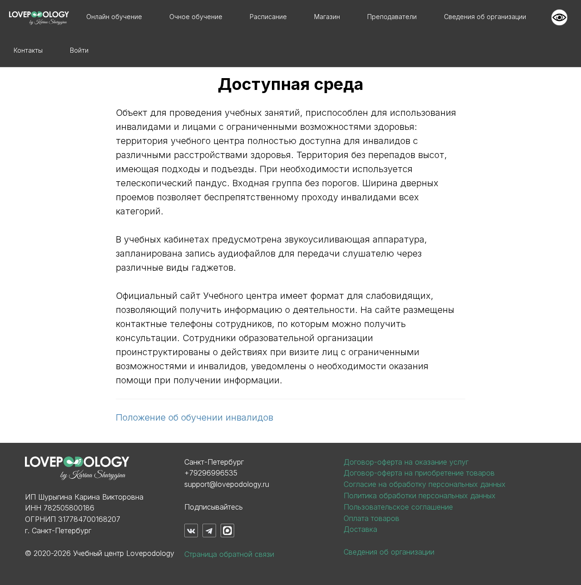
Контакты (28, 50)
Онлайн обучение (114, 16)
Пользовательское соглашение (398, 506)
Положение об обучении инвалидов (194, 417)
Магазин (327, 16)
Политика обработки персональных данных (420, 495)
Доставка (360, 529)
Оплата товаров (371, 518)
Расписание (268, 16)
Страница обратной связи (229, 554)
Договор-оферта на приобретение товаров (419, 472)
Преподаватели (392, 16)
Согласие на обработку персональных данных (425, 484)
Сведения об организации (485, 16)
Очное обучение (195, 16)
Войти (79, 50)
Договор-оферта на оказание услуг (406, 461)
